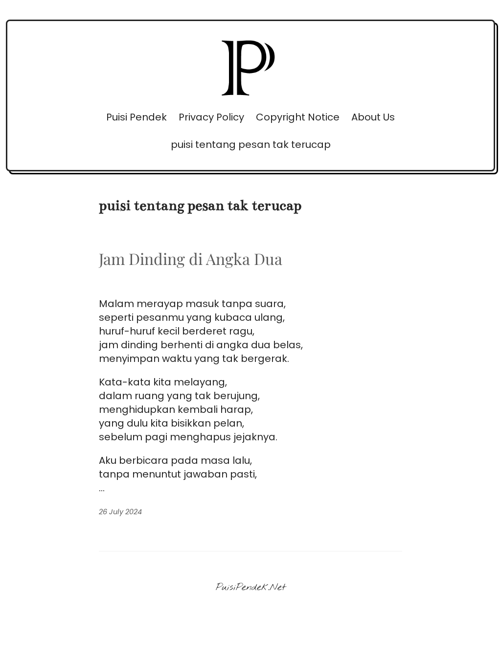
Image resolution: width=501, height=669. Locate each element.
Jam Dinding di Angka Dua (190, 258)
